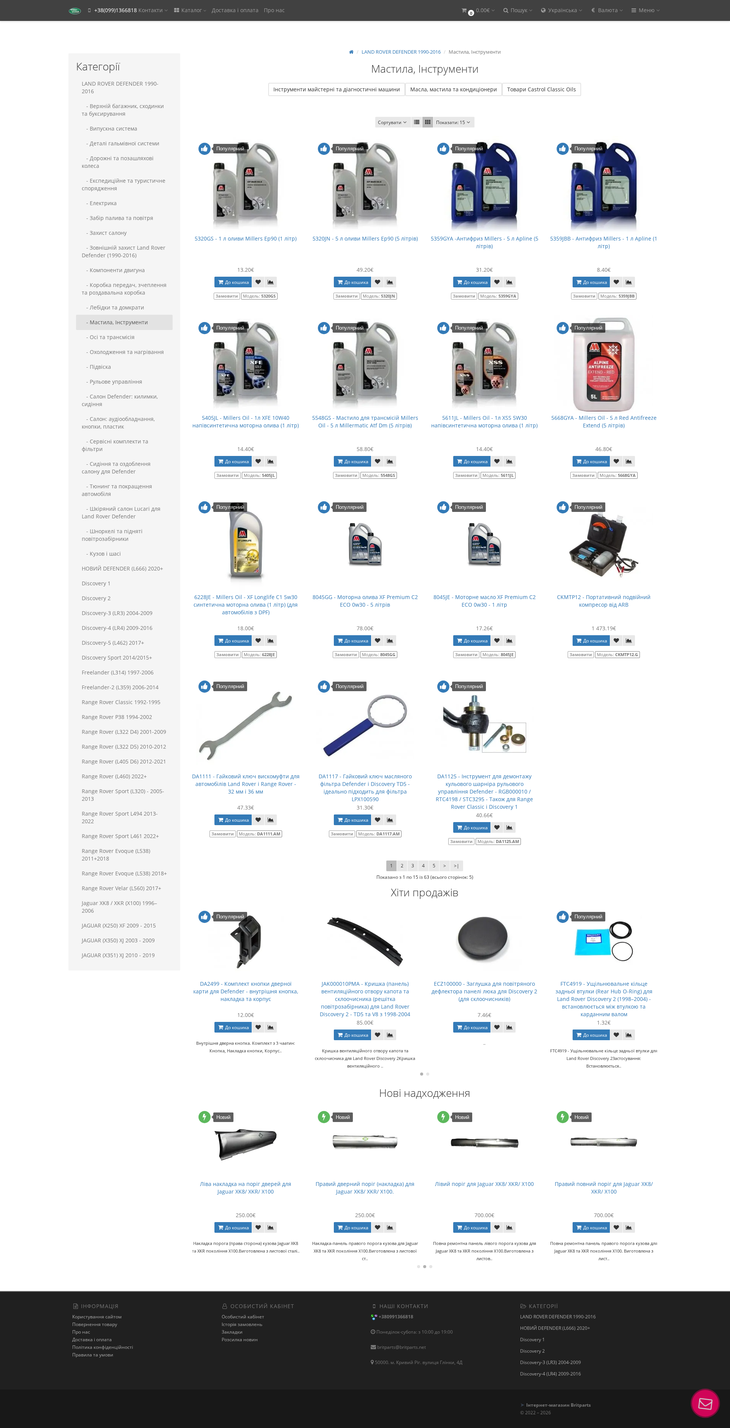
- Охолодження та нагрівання (123, 351)
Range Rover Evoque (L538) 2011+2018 (116, 854)
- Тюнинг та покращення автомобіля (117, 490)
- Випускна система (109, 128)
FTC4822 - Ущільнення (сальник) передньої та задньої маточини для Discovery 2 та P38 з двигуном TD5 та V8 (603, 991)
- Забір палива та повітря (117, 218)
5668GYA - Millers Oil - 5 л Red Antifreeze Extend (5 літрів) (604, 421)
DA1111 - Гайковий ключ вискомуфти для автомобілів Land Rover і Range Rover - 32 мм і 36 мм (246, 784)
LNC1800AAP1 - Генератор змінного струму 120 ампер (603, 1187)
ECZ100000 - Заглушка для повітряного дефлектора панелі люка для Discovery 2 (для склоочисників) (365, 991)
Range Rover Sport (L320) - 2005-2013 (123, 794)
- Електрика (99, 203)
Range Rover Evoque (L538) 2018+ (124, 873)
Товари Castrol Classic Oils (541, 89)
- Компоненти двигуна (113, 270)
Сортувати (390, 122)
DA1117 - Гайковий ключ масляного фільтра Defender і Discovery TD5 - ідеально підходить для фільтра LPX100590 (365, 788)
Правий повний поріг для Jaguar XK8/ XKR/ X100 (484, 1187)
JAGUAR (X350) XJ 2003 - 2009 (118, 940)
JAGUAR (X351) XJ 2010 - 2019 (118, 955)
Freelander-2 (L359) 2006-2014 (120, 687)
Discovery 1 (96, 583)
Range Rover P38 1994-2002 (117, 716)
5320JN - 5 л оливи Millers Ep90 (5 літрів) (365, 238)
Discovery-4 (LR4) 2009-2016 (117, 627)
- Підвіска (96, 366)
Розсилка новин (240, 1339)
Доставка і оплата (235, 10)
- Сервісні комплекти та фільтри (115, 445)
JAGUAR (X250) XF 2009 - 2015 (119, 925)
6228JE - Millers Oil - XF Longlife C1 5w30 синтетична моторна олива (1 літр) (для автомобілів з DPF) (246, 604)
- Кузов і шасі (101, 553)
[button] (477, 10)
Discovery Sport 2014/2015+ (117, 657)
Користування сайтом (97, 1316)
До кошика (236, 282)
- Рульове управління (112, 381)
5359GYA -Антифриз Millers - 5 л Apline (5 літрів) (484, 242)
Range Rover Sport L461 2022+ (120, 836)
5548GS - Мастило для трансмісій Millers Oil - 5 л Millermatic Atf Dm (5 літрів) (365, 421)
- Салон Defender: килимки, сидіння (120, 400)
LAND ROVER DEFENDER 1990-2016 (120, 87)
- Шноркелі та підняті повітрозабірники (112, 535)
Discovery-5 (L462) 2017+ (113, 642)
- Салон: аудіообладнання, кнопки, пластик (118, 422)
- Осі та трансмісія (108, 337)
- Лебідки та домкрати (113, 307)
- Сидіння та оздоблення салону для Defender (116, 467)
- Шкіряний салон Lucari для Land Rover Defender (121, 512)
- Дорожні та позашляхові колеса (118, 162)
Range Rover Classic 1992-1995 (121, 702)
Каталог (191, 10)
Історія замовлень (242, 1324)
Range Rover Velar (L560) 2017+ (121, 888)
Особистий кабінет (243, 1316)
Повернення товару (94, 1324)
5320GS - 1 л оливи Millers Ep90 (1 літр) (246, 238)
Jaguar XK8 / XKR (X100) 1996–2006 (119, 906)
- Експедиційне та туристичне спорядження (123, 184)
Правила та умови (92, 1355)
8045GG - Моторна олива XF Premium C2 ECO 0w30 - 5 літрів (365, 600)
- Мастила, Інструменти (115, 322)
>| (456, 865)
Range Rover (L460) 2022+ (114, 776)
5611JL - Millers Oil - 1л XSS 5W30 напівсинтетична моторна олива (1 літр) (484, 421)
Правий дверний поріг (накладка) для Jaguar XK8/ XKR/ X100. (245, 1187)
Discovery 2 (96, 598)
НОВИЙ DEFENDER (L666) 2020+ (122, 568)
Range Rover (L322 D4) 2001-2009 (124, 731)
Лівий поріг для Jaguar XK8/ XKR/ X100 (365, 1183)
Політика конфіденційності (102, 1347)
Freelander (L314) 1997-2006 (118, 672)
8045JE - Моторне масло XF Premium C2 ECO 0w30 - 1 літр (484, 600)
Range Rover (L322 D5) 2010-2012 (124, 746)
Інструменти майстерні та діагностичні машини (336, 89)
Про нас (274, 10)
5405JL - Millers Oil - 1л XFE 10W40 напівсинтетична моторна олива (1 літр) (245, 421)
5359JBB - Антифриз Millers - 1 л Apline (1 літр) (603, 242)
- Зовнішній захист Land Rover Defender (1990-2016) (123, 251)
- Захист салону (104, 232)
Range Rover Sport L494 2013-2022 (120, 817)
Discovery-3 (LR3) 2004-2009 (117, 613)
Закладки (232, 1332)
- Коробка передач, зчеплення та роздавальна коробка (124, 288)
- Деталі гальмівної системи (120, 143)
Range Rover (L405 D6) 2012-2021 (124, 761)
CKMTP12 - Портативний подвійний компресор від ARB (604, 600)
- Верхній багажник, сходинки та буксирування (123, 109)
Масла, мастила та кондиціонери (453, 89)
